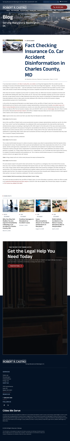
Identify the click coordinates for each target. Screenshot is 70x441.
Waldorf (56, 419)
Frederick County (61, 416)
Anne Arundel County (12, 414)
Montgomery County (62, 417)
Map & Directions (7, 392)
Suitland (40, 419)
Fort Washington (49, 416)
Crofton (34, 416)
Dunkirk (38, 416)
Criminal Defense (7, 379)
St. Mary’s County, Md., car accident (27, 84)
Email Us (5, 399)
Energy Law (6, 380)
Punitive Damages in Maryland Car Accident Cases (26, 221)
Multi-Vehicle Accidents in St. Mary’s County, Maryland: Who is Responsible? (58, 222)
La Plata (35, 417)
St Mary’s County (34, 419)
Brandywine (36, 414)
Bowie (32, 414)
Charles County (64, 414)
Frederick (55, 416)
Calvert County (43, 414)
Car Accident (30, 40)
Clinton (24, 416)
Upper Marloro (51, 419)
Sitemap (20, 428)
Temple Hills (45, 419)
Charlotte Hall (6, 416)
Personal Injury (6, 377)
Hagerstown (17, 417)
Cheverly (20, 416)
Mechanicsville (54, 417)
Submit (7, 329)
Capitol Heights (56, 414)
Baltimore (19, 414)
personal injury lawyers (20, 110)
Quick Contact (64, 1)
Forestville (42, 416)
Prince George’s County (20, 419)
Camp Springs (50, 414)
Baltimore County (26, 414)
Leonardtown (41, 417)
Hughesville (30, 417)
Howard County (24, 417)
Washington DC (62, 419)
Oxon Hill (5, 419)
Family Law (5, 375)
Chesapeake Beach (14, 416)
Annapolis (5, 414)
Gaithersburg (6, 417)
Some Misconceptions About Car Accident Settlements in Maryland (42, 222)
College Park (29, 416)
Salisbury (28, 419)
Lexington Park (47, 417)
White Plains (5, 420)
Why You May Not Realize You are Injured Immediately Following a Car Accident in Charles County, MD (10, 223)
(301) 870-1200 (8, 397)
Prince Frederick (10, 419)
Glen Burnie (11, 417)
